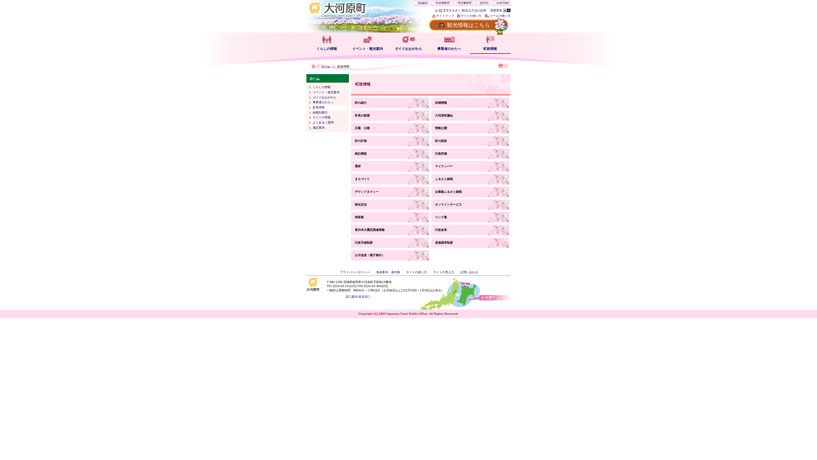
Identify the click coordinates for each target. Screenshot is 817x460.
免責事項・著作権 (388, 272)
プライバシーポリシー (355, 272)
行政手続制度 (364, 242)
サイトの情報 (322, 117)
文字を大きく (452, 10)
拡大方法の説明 (475, 10)
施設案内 (319, 127)
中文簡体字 (443, 2)
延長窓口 (364, 296)
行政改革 (441, 229)
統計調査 (361, 153)
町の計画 (361, 140)
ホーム (325, 66)
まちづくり (362, 179)
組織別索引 (320, 112)
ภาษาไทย (502, 2)
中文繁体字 (465, 2)
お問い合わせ (469, 272)
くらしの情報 (327, 48)
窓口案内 (352, 296)
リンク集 (441, 217)
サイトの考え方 (443, 272)
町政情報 (490, 48)
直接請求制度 (444, 242)
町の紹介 (361, 102)
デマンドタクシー (367, 191)
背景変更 (496, 10)
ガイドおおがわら (408, 48)
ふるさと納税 (444, 179)
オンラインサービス (448, 204)
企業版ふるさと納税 (448, 191)
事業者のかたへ (449, 48)
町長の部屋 (362, 115)
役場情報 (441, 102)
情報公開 (441, 128)
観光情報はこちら (468, 25)
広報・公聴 (362, 128)
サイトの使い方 (471, 15)
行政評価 (441, 153)
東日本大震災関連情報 (370, 229)
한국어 (484, 2)
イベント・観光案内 (367, 48)
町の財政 (441, 140)
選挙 (358, 166)
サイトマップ (445, 15)
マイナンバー (444, 166)
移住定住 (361, 204)
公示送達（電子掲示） (370, 255)
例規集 (361, 217)
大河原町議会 (444, 115)
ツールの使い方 (500, 15)
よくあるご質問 (323, 122)
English (422, 2)
